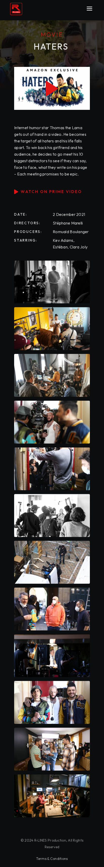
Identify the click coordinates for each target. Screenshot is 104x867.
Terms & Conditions (52, 858)
